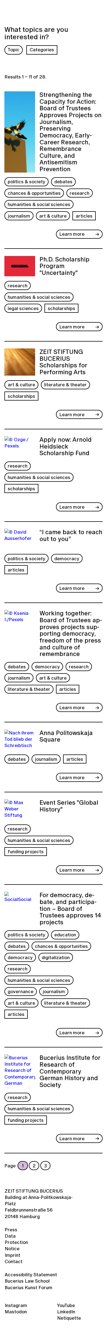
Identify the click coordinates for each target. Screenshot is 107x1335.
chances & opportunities (34, 193)
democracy (66, 558)
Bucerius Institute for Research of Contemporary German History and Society (70, 1071)
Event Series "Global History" (69, 806)
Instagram (16, 1305)
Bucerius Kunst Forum (28, 1287)
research (79, 193)
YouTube (66, 1305)
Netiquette (69, 1318)
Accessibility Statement (31, 1274)
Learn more (72, 233)
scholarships (61, 308)
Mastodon (16, 1311)
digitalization (56, 957)
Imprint (12, 1255)
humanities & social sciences (39, 204)
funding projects (26, 851)
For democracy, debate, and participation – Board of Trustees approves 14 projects (70, 908)
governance (20, 991)
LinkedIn (66, 1311)
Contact (13, 1261)
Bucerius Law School (27, 1281)
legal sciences (23, 308)
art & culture (53, 215)
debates (63, 181)
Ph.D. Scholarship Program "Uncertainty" (64, 266)
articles (84, 215)
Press (11, 1229)
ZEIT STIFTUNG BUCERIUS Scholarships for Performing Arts (63, 362)
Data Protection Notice (16, 1242)
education (65, 934)
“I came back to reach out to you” (71, 536)
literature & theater (65, 384)
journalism (19, 215)
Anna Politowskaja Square (66, 737)
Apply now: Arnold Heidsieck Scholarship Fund (66, 446)
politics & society (26, 181)
